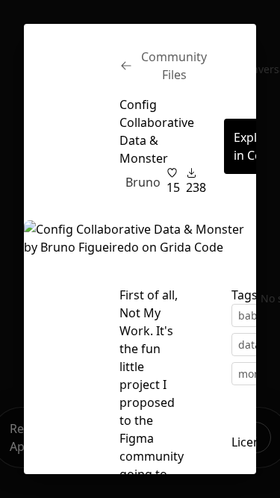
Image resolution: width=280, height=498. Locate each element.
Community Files (174, 66)
